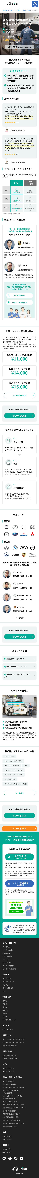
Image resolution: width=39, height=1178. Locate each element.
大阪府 (4, 1016)
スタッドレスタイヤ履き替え (13, 761)
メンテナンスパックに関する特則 (13, 1087)
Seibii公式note (7, 1071)
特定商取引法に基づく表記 (11, 1114)
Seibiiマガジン (7, 1068)
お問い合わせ (6, 1139)
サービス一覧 (6, 979)
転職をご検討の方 (8, 1045)
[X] (10, 1159)
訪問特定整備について (9, 1126)
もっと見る (19, 792)
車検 (26, 765)
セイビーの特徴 (7, 950)
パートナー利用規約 (9, 1084)
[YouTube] (21, 1159)
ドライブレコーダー (9, 982)
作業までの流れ (7, 956)
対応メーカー (6, 962)
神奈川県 (5, 1010)
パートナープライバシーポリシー (13, 1104)
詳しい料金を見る (19, 395)
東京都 (4, 1001)
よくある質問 (6, 1136)
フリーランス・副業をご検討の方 (13, 1039)
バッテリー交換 (9, 756)
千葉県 (4, 1004)
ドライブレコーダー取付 (12, 765)
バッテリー (6, 985)
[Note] (4, 1159)
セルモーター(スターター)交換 (13, 775)
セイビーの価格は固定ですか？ (15, 666)
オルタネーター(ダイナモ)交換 (13, 770)
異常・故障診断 (7, 988)
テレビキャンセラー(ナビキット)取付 (15, 784)
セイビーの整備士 (8, 966)
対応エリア (6, 959)
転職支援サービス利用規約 (11, 1120)
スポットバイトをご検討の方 (11, 1042)
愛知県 (4, 1013)
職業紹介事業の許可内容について (13, 1123)
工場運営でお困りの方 (9, 1058)
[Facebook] (15, 1159)
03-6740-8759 (19, 295)
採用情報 (5, 1152)
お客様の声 (6, 953)
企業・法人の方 (7, 1029)
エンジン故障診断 (10, 779)
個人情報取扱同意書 (9, 1111)
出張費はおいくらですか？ (14, 658)
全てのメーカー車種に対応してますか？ (17, 675)
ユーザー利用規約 (8, 1081)
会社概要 (5, 1149)
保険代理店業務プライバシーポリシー (14, 1108)
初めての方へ (6, 947)
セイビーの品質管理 (9, 969)
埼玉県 (4, 1007)
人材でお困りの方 (8, 1055)
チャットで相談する (19, 302)
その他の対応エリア (9, 1020)
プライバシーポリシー (9, 1101)
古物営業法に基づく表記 (10, 1117)
